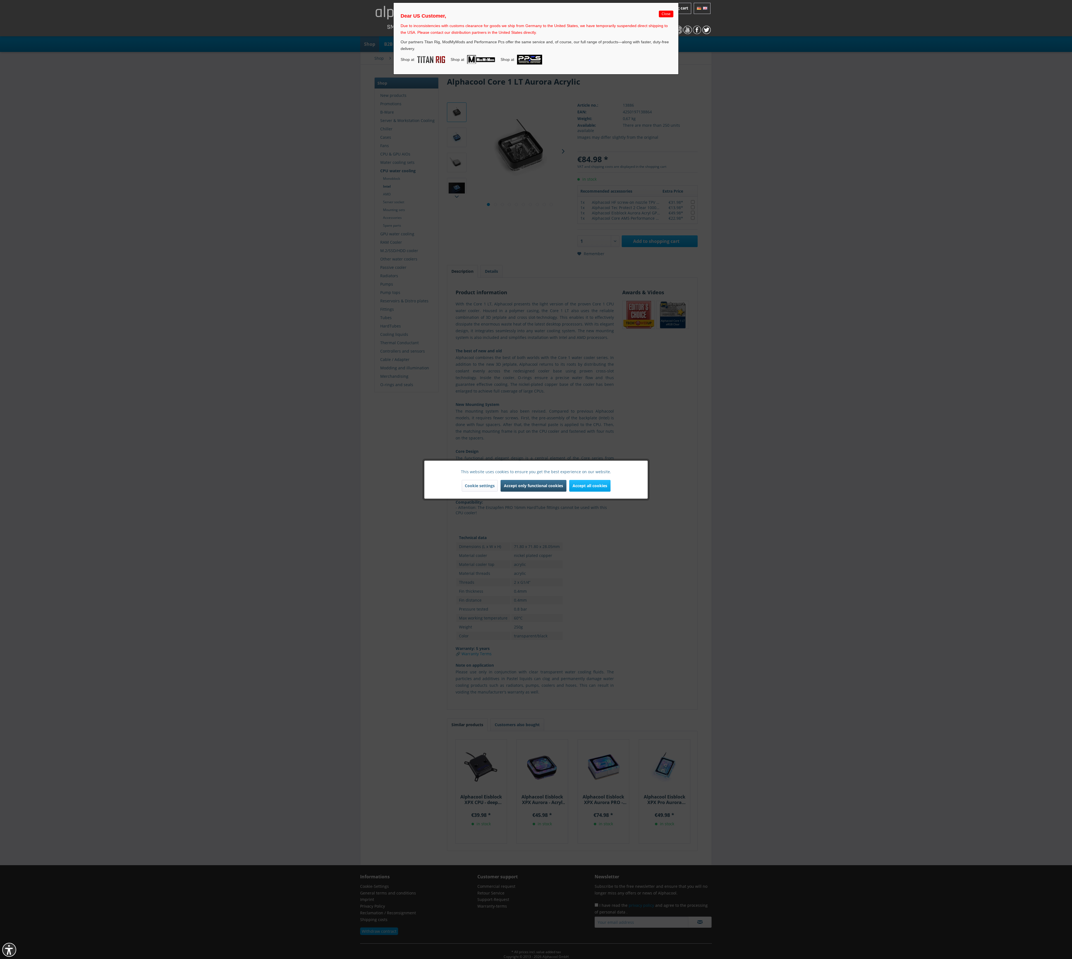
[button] (9, 949)
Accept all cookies (590, 485)
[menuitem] (702, 8)
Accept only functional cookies (533, 485)
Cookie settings (480, 485)
